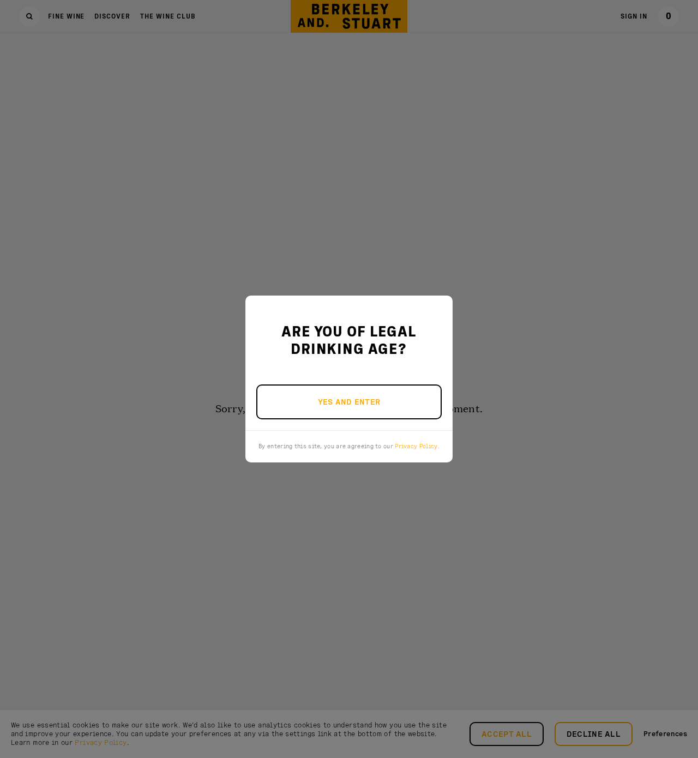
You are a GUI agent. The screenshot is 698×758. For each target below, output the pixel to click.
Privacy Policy (416, 446)
